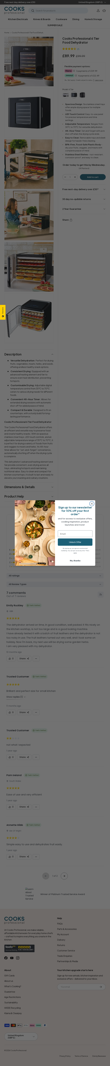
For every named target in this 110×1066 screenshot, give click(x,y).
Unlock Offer (75, 542)
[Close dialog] (91, 503)
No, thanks (75, 560)
